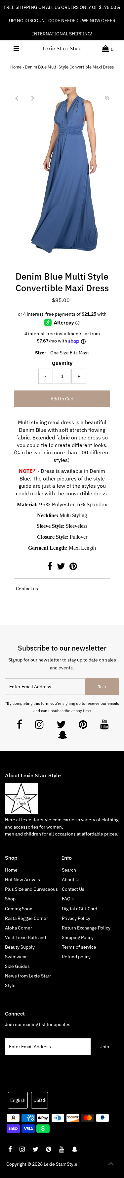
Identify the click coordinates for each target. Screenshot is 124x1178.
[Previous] (17, 98)
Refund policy (76, 957)
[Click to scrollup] (110, 1164)
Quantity (62, 363)
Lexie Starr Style (62, 48)
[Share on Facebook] (50, 568)
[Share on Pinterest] (73, 568)
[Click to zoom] (107, 98)
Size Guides (17, 966)
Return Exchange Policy (86, 928)
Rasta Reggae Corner (26, 918)
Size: (40, 353)
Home (15, 67)
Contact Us (73, 889)
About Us (71, 880)
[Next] (33, 98)
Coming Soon (18, 909)
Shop (10, 899)
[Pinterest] (83, 726)
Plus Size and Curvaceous (31, 889)
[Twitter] (61, 726)
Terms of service (79, 947)
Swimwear (16, 957)
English (17, 1100)
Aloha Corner (18, 928)
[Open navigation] (16, 48)
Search (69, 870)
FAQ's (68, 899)
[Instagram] (39, 726)
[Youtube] (104, 726)
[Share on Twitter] (61, 568)
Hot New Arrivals (22, 880)
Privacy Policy (76, 918)
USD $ (39, 1100)
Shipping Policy (78, 937)
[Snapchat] (62, 737)
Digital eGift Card (79, 909)
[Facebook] (19, 726)
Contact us (27, 589)
